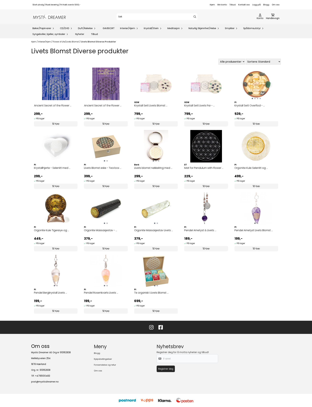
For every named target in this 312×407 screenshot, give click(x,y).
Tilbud (232, 4)
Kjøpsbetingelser (103, 359)
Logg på (256, 4)
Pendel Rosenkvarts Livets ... (101, 293)
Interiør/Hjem (44, 41)
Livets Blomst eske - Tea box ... (102, 168)
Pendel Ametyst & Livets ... (200, 230)
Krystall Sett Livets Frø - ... (199, 105)
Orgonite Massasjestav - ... (100, 230)
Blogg (266, 4)
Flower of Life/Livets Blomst (66, 41)
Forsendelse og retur (105, 364)
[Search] (195, 17)
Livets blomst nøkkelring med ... (153, 168)
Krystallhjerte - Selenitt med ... (52, 168)
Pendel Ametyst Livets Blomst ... (253, 230)
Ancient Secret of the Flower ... (52, 105)
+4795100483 (42, 375)
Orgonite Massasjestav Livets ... (153, 230)
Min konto (222, 4)
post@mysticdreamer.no (45, 381)
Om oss (276, 4)
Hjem (212, 4)
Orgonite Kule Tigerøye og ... (51, 230)
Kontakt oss (244, 4)
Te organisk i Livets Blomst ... (151, 293)
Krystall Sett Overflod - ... (249, 105)
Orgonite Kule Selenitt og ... (251, 168)
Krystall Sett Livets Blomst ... (150, 105)
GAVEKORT (109, 28)
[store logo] (49, 17)
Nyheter (79, 34)
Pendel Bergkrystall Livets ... (50, 293)
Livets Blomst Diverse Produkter (98, 41)
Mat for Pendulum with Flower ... (203, 168)
